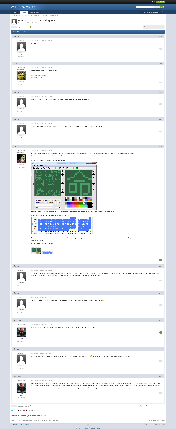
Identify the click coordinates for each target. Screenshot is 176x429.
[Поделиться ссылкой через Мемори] (24, 410)
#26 (160, 266)
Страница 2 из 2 (22, 27)
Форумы (24, 12)
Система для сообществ (151, 424)
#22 (160, 63)
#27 (160, 293)
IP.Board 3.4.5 (161, 424)
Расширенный (164, 7)
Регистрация (160, 1)
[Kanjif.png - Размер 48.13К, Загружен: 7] (36, 250)
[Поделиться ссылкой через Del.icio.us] (18, 410)
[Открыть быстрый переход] (162, 12)
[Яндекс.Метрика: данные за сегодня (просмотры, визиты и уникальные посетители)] (94, 428)
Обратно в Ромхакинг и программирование (152, 406)
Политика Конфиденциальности (156, 420)
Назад (14, 27)
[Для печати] (32, 410)
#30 (160, 376)
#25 (160, 146)
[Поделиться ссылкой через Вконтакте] (21, 410)
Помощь (27, 424)
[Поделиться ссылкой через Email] (29, 410)
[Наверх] (88, 425)
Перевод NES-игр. (37, 77)
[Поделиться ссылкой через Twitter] (12, 410)
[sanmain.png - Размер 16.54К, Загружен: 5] (47, 252)
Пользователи (34, 12)
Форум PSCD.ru (15, 420)
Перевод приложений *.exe (40, 75)
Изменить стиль (17, 424)
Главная (15, 12)
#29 (160, 349)
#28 (160, 320)
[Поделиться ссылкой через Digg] (15, 410)
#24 (160, 119)
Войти (153, 1)
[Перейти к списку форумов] (29, 7)
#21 (160, 36)
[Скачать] (34, 410)
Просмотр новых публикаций (151, 12)
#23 (160, 92)
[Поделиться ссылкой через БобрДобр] (27, 410)
